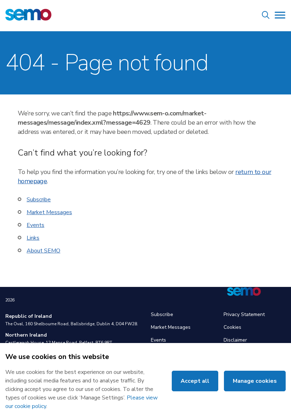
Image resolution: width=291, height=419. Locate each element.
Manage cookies (255, 381)
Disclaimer (235, 340)
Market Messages (49, 212)
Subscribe (39, 199)
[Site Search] (265, 16)
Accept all (195, 381)
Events (35, 225)
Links (33, 238)
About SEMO (43, 251)
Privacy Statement (244, 314)
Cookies (232, 327)
